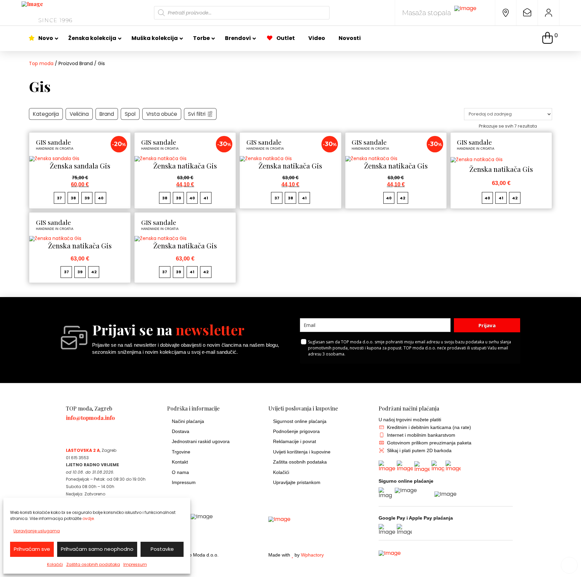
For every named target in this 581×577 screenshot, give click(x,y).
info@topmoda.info (90, 417)
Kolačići (55, 564)
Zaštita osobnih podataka (93, 564)
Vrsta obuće (161, 113)
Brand (107, 113)
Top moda (41, 63)
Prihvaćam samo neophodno (97, 548)
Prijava (487, 325)
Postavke (162, 548)
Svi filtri (196, 113)
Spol (130, 113)
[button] (550, 38)
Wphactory (312, 555)
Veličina (79, 113)
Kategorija (46, 113)
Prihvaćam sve (32, 548)
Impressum (135, 564)
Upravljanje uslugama (36, 531)
